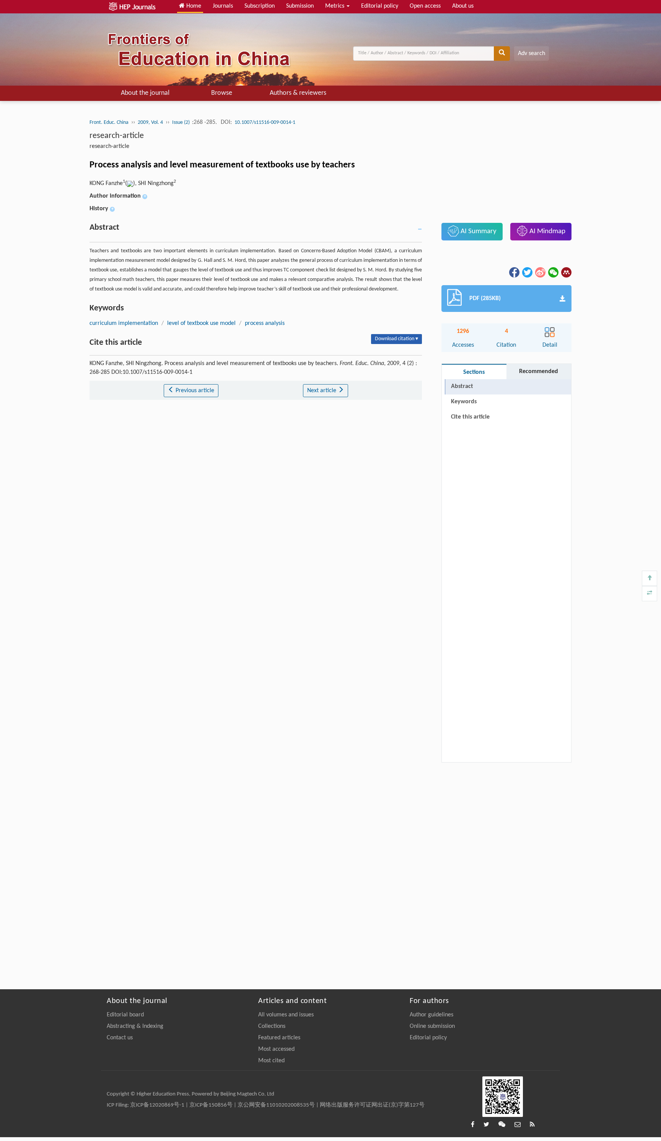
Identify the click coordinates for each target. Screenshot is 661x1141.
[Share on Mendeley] (565, 272)
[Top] (649, 578)
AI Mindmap (546, 231)
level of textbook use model (201, 323)
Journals (223, 6)
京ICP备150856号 (211, 1105)
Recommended (538, 371)
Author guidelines (431, 1015)
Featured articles (279, 1038)
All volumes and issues (286, 1015)
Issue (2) (181, 122)
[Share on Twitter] (526, 272)
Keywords (464, 402)
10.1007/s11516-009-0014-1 (264, 122)
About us (463, 6)
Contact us (120, 1038)
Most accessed (276, 1049)
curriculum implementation (124, 323)
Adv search (531, 53)
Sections (474, 372)
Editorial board (125, 1015)
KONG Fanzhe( (108, 183)
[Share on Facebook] (513, 272)
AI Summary (478, 231)
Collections (271, 1026)
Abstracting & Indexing (135, 1026)
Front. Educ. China (109, 122)
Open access (425, 6)
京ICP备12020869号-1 (157, 1105)
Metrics (335, 6)
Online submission (432, 1026)
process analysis (265, 323)
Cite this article (470, 417)
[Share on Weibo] (539, 272)
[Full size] (649, 593)
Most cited (271, 1061)
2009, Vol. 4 (150, 122)
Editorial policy (379, 6)
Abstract (462, 386)
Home (193, 6)
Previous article (194, 391)
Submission (300, 6)
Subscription (259, 6)
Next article (322, 391)
